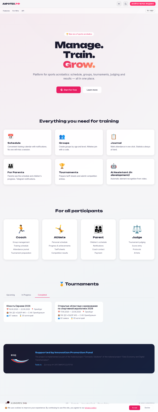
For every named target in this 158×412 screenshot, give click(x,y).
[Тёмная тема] (125, 3)
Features (6, 11)
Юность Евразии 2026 (18, 306)
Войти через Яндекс (143, 4)
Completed (42, 295)
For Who (15, 11)
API (23, 11)
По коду (150, 10)
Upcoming (10, 295)
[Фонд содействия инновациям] (19, 362)
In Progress (26, 295)
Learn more (92, 90)
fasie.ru (38, 365)
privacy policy (90, 408)
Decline (147, 408)
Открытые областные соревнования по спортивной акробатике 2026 (78, 307)
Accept (134, 408)
